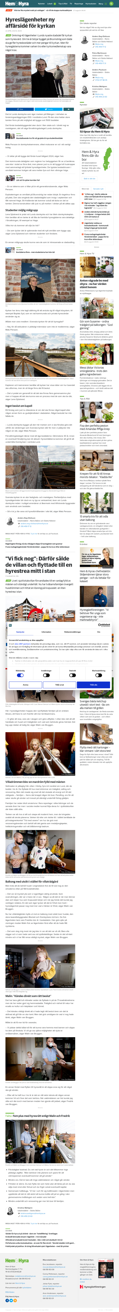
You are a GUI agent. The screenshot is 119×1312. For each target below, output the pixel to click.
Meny (101, 4)
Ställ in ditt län (89, 179)
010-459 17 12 (26, 526)
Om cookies (109, 1310)
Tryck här (34, 534)
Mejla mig (99, 44)
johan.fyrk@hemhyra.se (52, 1286)
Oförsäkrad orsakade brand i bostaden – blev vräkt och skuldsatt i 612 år (34, 1240)
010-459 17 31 (100, 63)
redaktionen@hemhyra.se (25, 1276)
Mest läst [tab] (85, 189)
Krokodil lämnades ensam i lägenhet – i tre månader (25, 1237)
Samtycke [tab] (20, 632)
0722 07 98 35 (101, 80)
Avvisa (25, 685)
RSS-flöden (9, 1292)
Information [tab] (46, 632)
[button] (51, 4)
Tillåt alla (93, 685)
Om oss (100, 1310)
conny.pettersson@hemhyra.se (55, 1276)
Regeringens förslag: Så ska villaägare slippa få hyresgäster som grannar (33, 544)
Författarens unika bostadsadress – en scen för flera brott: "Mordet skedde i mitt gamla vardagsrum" (45, 1243)
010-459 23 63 (26, 1216)
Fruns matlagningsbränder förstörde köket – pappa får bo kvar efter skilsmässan (37, 547)
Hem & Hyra (20, 1283)
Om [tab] (98, 632)
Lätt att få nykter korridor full (28, 180)
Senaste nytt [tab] (98, 189)
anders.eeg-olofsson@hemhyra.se (34, 523)
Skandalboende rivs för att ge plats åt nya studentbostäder (39, 138)
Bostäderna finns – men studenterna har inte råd (35, 252)
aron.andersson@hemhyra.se (54, 1296)
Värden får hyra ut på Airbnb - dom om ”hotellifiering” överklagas (31, 1234)
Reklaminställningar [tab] (72, 632)
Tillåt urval (59, 685)
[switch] (46, 675)
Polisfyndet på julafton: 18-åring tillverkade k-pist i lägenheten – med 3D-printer (37, 1246)
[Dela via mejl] (68, 109)
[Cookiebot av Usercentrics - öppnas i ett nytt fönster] (100, 625)
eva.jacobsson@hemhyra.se (54, 1267)
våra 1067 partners (23, 644)
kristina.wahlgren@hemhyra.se (33, 1213)
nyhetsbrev (26, 1287)
